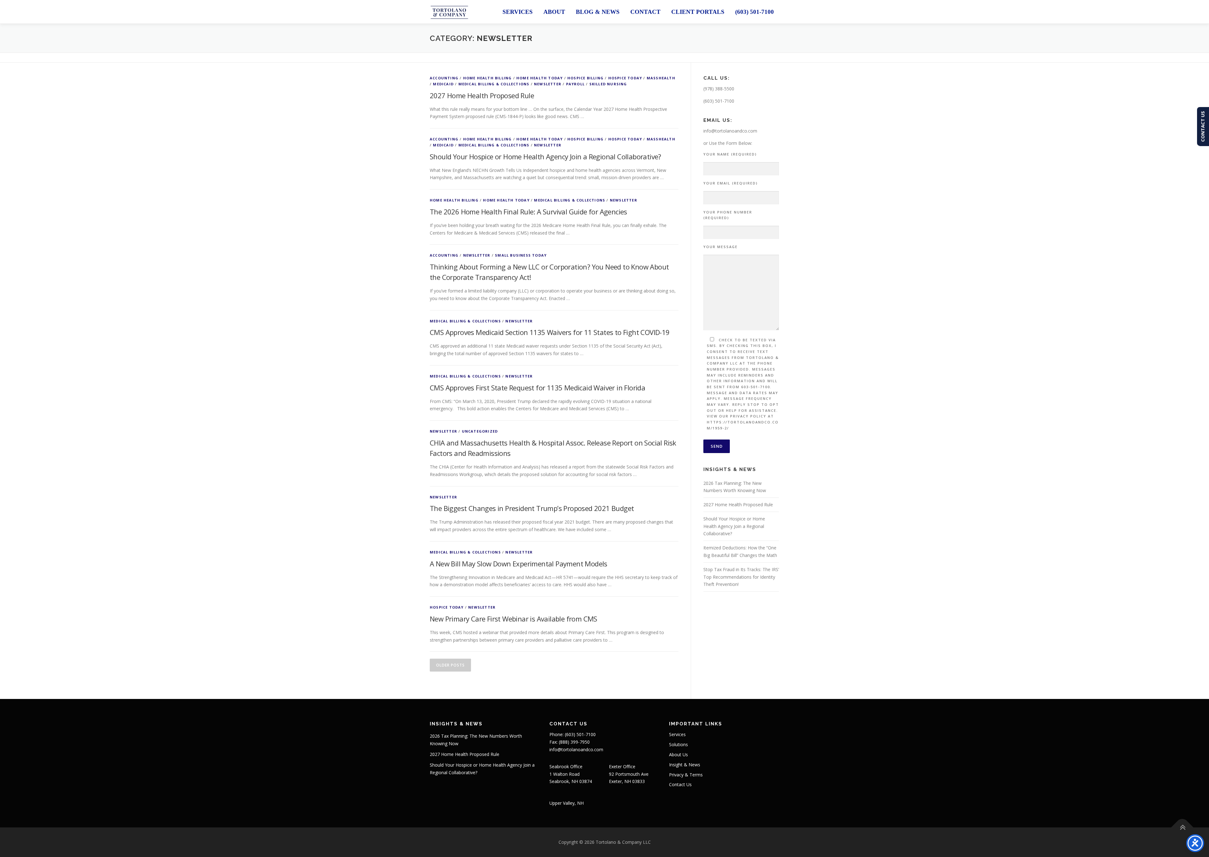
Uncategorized (480, 431)
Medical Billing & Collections (494, 84)
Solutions (678, 744)
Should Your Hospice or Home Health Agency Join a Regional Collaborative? (545, 156)
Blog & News (598, 12)
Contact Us (680, 784)
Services (517, 12)
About (554, 12)
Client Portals (697, 12)
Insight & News (684, 765)
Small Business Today (521, 255)
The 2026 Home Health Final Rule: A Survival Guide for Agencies (528, 211)
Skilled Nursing (608, 84)
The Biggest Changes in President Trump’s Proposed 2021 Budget (532, 508)
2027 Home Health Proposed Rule (482, 95)
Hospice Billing (585, 78)
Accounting (444, 78)
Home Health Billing (487, 78)
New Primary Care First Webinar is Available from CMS (513, 618)
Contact (645, 12)
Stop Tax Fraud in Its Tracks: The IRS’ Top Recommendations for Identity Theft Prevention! (741, 576)
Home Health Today (539, 78)
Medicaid (443, 84)
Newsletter (547, 84)
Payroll (575, 84)
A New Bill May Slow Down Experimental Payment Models (518, 563)
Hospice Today (625, 78)
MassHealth (661, 78)
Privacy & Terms (686, 775)
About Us (678, 755)
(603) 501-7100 (754, 12)
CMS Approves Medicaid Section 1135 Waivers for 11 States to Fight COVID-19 (550, 332)
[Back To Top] (1182, 827)
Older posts (450, 665)
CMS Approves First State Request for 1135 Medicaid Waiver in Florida (537, 387)
